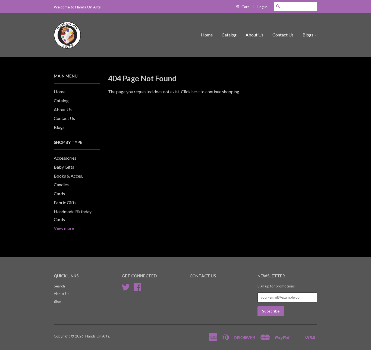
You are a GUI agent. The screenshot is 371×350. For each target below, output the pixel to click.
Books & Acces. (68, 175)
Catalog (229, 34)
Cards (59, 193)
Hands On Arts (97, 336)
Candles (61, 184)
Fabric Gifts (65, 202)
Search (59, 286)
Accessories (65, 157)
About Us (254, 34)
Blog (57, 301)
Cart (245, 6)
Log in (262, 6)
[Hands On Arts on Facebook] (137, 289)
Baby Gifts (64, 166)
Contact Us (283, 34)
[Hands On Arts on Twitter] (126, 289)
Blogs (308, 34)
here (195, 91)
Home (207, 34)
